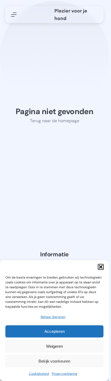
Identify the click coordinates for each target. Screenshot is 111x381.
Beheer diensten (53, 317)
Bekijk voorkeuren (54, 361)
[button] (100, 267)
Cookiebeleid (39, 374)
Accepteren (54, 331)
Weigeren (54, 346)
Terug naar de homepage (54, 121)
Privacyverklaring (64, 374)
